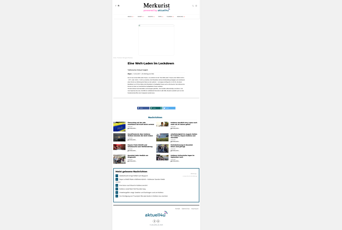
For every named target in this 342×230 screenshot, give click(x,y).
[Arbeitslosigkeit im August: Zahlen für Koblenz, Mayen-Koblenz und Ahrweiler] (162, 137)
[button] (143, 108)
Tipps (160, 16)
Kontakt (177, 209)
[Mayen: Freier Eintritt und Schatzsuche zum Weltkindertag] (119, 147)
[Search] (193, 5)
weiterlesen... (132, 128)
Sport (141, 16)
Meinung (181, 16)
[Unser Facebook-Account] (154, 221)
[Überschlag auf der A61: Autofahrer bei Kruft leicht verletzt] (119, 126)
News (130, 16)
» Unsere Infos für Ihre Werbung (189, 176)
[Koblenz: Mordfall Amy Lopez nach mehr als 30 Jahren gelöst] (162, 124)
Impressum (194, 209)
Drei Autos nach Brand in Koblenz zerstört (133, 185)
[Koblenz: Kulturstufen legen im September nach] (162, 157)
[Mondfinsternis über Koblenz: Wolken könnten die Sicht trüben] (119, 137)
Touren (170, 16)
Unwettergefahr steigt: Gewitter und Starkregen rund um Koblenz (141, 192)
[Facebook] (115, 5)
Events (151, 16)
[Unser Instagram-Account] (158, 221)
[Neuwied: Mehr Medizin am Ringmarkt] (119, 159)
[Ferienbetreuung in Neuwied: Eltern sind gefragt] (162, 148)
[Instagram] (118, 5)
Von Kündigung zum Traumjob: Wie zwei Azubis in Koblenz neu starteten (143, 196)
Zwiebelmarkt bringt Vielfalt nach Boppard (133, 176)
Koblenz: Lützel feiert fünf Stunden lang (132, 189)
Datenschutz (186, 209)
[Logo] (156, 7)
